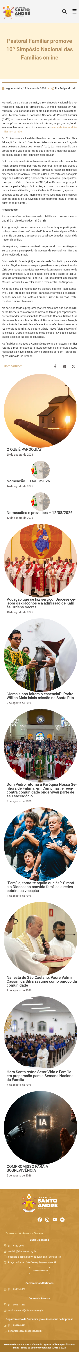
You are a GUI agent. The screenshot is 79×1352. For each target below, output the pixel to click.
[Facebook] (40, 1219)
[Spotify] (62, 1219)
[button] (74, 11)
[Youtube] (55, 1219)
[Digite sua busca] (64, 11)
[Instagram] (47, 1219)
